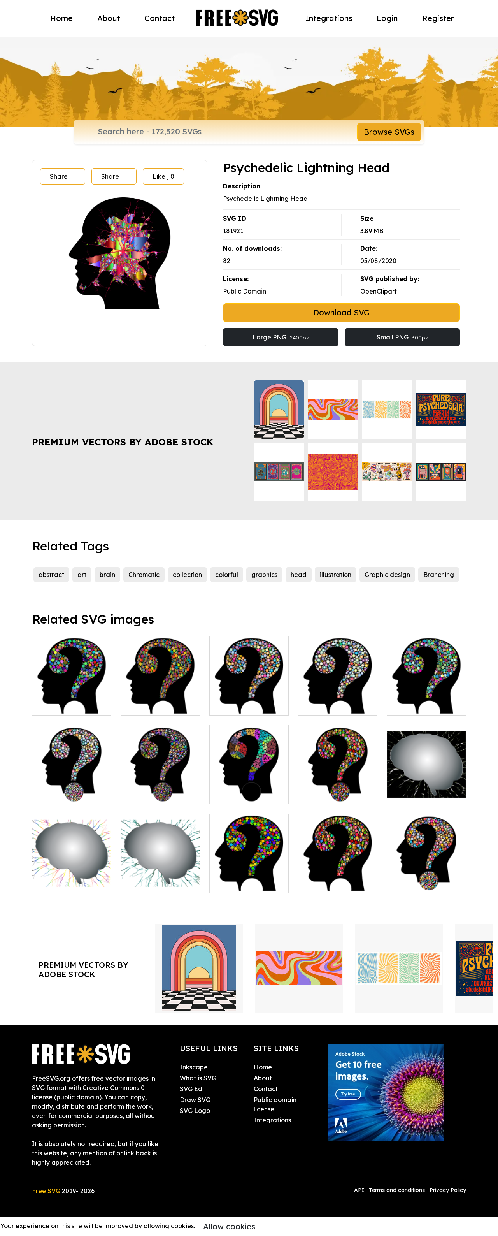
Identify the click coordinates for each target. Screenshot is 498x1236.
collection (187, 574)
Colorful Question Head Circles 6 (426, 700)
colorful (226, 574)
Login (387, 18)
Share (59, 176)
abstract (51, 574)
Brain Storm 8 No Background (160, 877)
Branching (438, 574)
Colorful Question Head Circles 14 (249, 788)
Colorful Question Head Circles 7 (338, 877)
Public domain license (275, 1104)
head (299, 574)
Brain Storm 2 (415, 793)
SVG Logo (195, 1111)
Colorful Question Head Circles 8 (338, 788)
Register (438, 18)
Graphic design (387, 574)
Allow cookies (229, 1226)
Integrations (328, 18)
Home (61, 18)
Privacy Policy (448, 1190)
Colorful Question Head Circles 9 (426, 877)
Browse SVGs (389, 132)
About (108, 18)
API (360, 1190)
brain (107, 574)
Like (163, 176)
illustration (335, 574)
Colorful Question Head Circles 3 (249, 700)
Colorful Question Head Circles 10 (72, 788)
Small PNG (402, 337)
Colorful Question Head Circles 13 (160, 788)
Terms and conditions (397, 1190)
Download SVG (341, 312)
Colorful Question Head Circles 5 (160, 700)
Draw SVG (195, 1100)
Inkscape (194, 1067)
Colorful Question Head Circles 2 (249, 877)
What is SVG (198, 1078)
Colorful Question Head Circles (72, 700)
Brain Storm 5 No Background (71, 877)
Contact (159, 18)
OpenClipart (378, 291)
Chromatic (144, 574)
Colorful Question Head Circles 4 (338, 700)
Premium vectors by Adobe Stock (122, 442)
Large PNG (281, 337)
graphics (264, 574)
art (81, 574)
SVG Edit (193, 1089)
